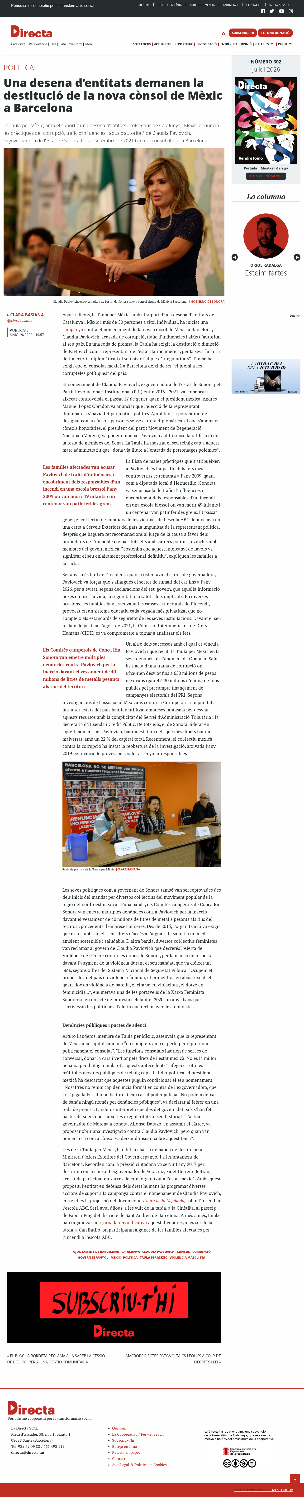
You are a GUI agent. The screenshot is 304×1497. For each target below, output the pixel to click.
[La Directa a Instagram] (291, 11)
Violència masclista (187, 1257)
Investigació (206, 44)
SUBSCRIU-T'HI (243, 33)
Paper (282, 44)
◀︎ (235, 257)
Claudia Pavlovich (158, 1252)
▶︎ (298, 257)
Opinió (246, 44)
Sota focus (142, 44)
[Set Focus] (224, 34)
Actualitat (162, 44)
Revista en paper (126, 1452)
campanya (72, 330)
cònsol (183, 1252)
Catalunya (18, 44)
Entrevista (228, 44)
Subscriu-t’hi (123, 1440)
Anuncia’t (230, 4)
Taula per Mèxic (153, 1257)
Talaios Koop (263, 1490)
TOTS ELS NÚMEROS (266, 176)
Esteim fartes (266, 273)
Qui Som (143, 5)
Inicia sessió (279, 4)
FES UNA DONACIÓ (275, 33)
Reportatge (184, 44)
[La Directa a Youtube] (281, 11)
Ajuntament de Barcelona (96, 1252)
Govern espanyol (93, 1257)
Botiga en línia (170, 4)
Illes (53, 44)
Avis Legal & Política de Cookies (139, 1465)
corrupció (201, 1252)
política (130, 1257)
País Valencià (38, 44)
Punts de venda (202, 4)
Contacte (253, 4)
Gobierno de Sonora (207, 301)
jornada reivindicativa (124, 1223)
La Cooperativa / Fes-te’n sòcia (138, 1434)
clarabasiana (21, 321)
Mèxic (116, 1257)
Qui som (119, 1428)
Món (88, 44)
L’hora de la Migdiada (163, 1201)
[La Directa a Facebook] (263, 11)
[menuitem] (18, 44)
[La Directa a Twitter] (272, 11)
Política (19, 67)
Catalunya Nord (70, 44)
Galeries (262, 44)
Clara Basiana (27, 315)
